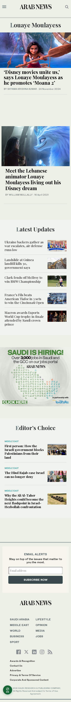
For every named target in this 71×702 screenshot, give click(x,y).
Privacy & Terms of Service (25, 675)
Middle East (12, 441)
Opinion (41, 625)
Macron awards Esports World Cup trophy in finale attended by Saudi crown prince (24, 318)
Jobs (39, 636)
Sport (14, 642)
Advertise (15, 670)
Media (40, 630)
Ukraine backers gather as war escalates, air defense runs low (24, 246)
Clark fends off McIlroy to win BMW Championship (23, 279)
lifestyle (43, 619)
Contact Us (16, 665)
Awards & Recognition (22, 661)
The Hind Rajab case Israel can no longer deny (24, 474)
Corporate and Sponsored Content (29, 679)
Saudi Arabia (19, 619)
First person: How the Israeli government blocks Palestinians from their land (24, 451)
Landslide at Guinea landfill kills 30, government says (19, 264)
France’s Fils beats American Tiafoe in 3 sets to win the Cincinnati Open (24, 299)
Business (17, 636)
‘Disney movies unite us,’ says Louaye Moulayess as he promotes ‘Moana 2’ (33, 77)
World (15, 630)
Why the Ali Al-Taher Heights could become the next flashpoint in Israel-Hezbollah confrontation (24, 501)
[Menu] (4, 7)
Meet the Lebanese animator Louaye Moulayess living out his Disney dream (33, 179)
